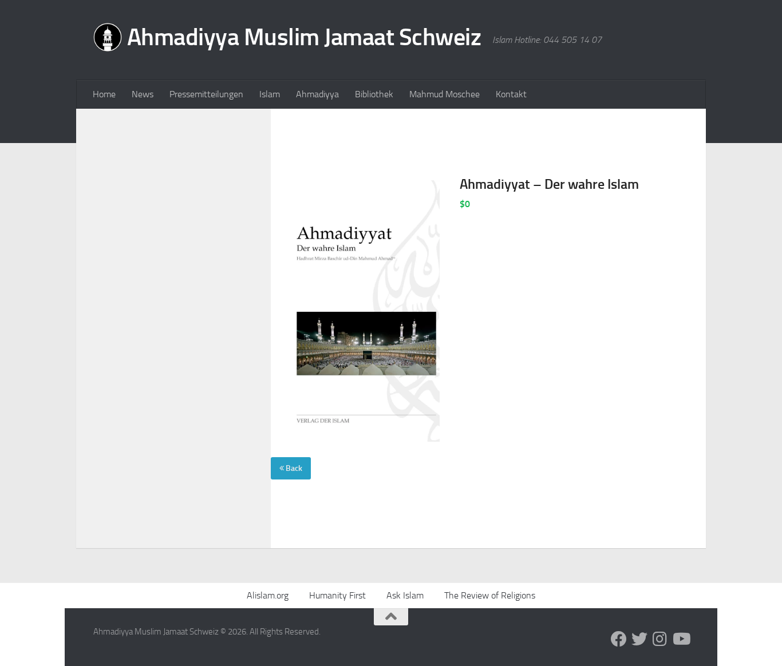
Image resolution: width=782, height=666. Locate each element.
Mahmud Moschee (444, 94)
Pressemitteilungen (206, 94)
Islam (269, 94)
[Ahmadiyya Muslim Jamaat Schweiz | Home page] (287, 40)
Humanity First (337, 595)
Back (293, 468)
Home (104, 94)
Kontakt (511, 94)
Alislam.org (268, 595)
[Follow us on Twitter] (639, 639)
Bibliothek (374, 94)
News (142, 94)
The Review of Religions (489, 595)
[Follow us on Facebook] (619, 639)
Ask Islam (405, 595)
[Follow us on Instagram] (660, 639)
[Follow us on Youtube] (681, 639)
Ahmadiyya (317, 94)
